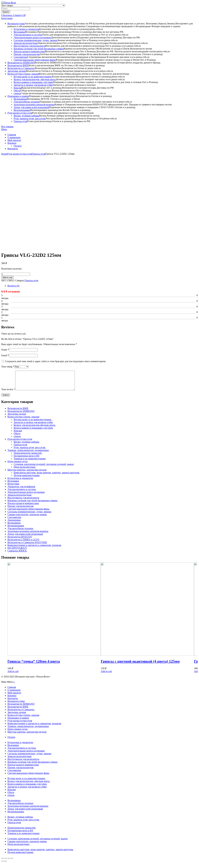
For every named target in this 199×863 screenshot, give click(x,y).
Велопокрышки (22, 110)
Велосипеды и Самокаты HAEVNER (27, 542)
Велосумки (13, 483)
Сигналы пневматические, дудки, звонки (36, 40)
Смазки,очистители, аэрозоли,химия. (27, 514)
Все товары (7, 126)
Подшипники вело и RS (26, 455)
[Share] (5, 858)
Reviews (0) (13, 285)
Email (5, 355)
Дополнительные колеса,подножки (32, 37)
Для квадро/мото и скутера (28, 34)
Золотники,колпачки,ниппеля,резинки (34, 104)
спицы (17, 93)
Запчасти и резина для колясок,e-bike (33, 85)
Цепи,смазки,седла (17, 461)
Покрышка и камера (18, 96)
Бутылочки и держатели (26, 29)
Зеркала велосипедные (26, 43)
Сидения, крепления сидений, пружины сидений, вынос (44, 464)
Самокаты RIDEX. (17, 550)
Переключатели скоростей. (28, 453)
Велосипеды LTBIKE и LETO (23, 539)
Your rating (7, 366)
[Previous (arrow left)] (2, 861)
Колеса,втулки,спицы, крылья (23, 73)
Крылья (18, 87)
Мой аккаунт (14, 140)
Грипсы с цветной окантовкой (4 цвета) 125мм (140, 661)
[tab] (102, 285)
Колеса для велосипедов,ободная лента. (35, 425)
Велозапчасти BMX (17, 65)
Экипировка (14, 520)
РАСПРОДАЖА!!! (17, 548)
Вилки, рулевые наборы (26, 115)
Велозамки (19, 32)
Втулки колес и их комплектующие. (33, 76)
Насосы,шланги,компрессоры (29, 51)
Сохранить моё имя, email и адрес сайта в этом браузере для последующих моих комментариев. (55, 361)
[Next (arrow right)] (5, 861)
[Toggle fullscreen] (8, 858)
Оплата (17, 145)
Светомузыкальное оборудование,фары (35, 59)
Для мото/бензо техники (26, 101)
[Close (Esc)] (2, 858)
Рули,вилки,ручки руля (19, 113)
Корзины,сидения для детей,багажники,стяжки (39, 48)
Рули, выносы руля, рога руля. (30, 118)
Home (4, 154)
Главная (11, 134)
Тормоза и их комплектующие (30, 458)
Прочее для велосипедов (27, 54)
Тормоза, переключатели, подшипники (28, 450)
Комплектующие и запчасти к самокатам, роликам (34, 545)
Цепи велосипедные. (25, 467)
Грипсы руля (20, 121)
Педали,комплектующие (27, 475)
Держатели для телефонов (21, 486)
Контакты (12, 148)
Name (5, 349)
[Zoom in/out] (12, 858)
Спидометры (20, 57)
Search (5, 12)
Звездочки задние (16, 71)
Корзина (11, 143)
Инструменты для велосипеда (29, 46)
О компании (14, 137)
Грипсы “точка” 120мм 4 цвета (33, 661)
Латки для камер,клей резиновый (31, 107)
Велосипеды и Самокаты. (21, 68)
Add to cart (7, 277)
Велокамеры (20, 99)
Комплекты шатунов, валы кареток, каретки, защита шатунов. (47, 472)
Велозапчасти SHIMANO (21, 62)
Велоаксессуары (16, 23)
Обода (17, 90)
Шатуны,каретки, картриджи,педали (26, 469)
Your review (8, 389)
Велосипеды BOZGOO (19, 536)
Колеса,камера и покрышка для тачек (33, 82)
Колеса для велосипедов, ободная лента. (35, 79)
